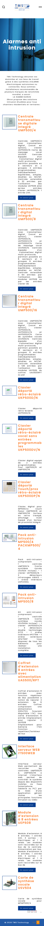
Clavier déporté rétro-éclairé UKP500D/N (29, 392)
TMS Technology (21, 922)
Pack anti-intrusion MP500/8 (27, 598)
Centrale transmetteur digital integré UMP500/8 (29, 212)
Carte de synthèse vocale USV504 (26, 882)
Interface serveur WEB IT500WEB (29, 749)
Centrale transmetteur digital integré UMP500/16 (29, 303)
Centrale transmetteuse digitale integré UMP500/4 (29, 123)
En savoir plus (26, 198)
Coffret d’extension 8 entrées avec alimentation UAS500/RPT (29, 671)
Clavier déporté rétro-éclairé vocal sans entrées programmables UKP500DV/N (30, 438)
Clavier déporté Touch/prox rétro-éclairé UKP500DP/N (29, 489)
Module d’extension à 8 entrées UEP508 (28, 817)
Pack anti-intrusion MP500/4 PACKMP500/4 (29, 542)
